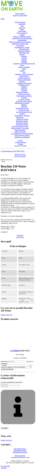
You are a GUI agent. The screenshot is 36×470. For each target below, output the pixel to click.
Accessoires (20, 45)
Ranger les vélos (24, 110)
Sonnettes (24, 56)
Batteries (24, 105)
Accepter (3, 468)
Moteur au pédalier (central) (22, 36)
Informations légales (20, 450)
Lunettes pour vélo (24, 78)
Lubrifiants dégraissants (24, 83)
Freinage (22, 114)
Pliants (22, 29)
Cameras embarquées (24, 80)
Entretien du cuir (24, 85)
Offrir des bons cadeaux (22, 135)
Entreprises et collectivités (20, 44)
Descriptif (20, 235)
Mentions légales (20, 456)
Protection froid (24, 49)
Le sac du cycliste (24, 99)
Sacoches (24, 97)
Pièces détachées (20, 130)
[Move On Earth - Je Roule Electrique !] (11, 10)
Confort (22, 71)
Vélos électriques (20, 22)
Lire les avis (20, 237)
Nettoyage (24, 89)
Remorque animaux (22, 124)
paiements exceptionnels (22, 137)
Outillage (24, 87)
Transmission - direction (22, 115)
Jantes (24, 69)
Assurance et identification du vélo (24, 63)
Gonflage (24, 90)
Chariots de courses (24, 94)
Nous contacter (20, 13)
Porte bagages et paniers (24, 96)
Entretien (22, 81)
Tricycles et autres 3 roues (20, 126)
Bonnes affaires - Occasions (20, 128)
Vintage (22, 35)
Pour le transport (22, 33)
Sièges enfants (24, 76)
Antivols (24, 60)
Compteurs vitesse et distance (24, 74)
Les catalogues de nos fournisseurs (22, 133)
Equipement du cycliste (22, 47)
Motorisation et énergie (22, 103)
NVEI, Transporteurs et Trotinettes (20, 42)
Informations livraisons (20, 452)
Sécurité (22, 54)
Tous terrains (22, 31)
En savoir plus (5, 466)
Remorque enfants (22, 123)
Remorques (20, 117)
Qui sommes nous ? (20, 449)
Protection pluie (24, 53)
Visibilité (24, 62)
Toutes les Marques (7, 367)
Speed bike (22, 24)
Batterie (3, 227)
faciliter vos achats (20, 132)
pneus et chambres (24, 67)
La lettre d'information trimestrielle (11, 382)
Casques (24, 58)
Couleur (3, 228)
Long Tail (22, 27)
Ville (22, 26)
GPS (24, 72)
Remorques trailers (22, 121)
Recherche (4, 361)
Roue (22, 65)
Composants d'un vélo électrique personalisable (22, 39)
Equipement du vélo (22, 108)
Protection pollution (24, 51)
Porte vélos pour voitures (24, 101)
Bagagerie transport (22, 92)
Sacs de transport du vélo (24, 112)
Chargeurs (24, 106)
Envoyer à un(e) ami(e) (20, 15)
